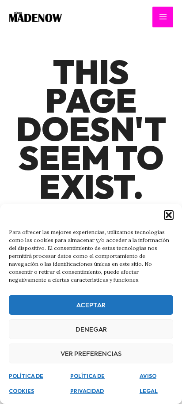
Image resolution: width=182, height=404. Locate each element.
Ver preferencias (91, 353)
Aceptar (91, 305)
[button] (168, 215)
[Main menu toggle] (162, 17)
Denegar (91, 329)
